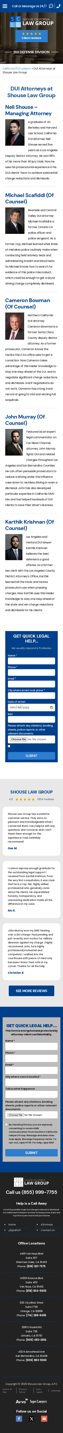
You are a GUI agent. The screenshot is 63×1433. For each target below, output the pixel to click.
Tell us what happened (19, 1088)
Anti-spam (39, 1390)
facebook (19, 1418)
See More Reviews (31, 991)
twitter (32, 1418)
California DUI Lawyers (17, 68)
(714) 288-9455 (36, 1315)
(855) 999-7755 (39, 1192)
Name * (12, 655)
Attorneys (47, 1224)
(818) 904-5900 (36, 1291)
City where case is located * (23, 1076)
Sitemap (55, 1390)
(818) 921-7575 (36, 1266)
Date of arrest (16, 702)
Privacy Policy (23, 1390)
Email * (12, 678)
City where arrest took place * (26, 690)
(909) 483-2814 (36, 1340)
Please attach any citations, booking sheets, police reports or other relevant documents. (30, 729)
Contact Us (48, 1230)
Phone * (12, 667)
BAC (10, 714)
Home (12, 1224)
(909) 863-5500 (36, 1360)
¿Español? (14, 1230)
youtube (44, 1418)
